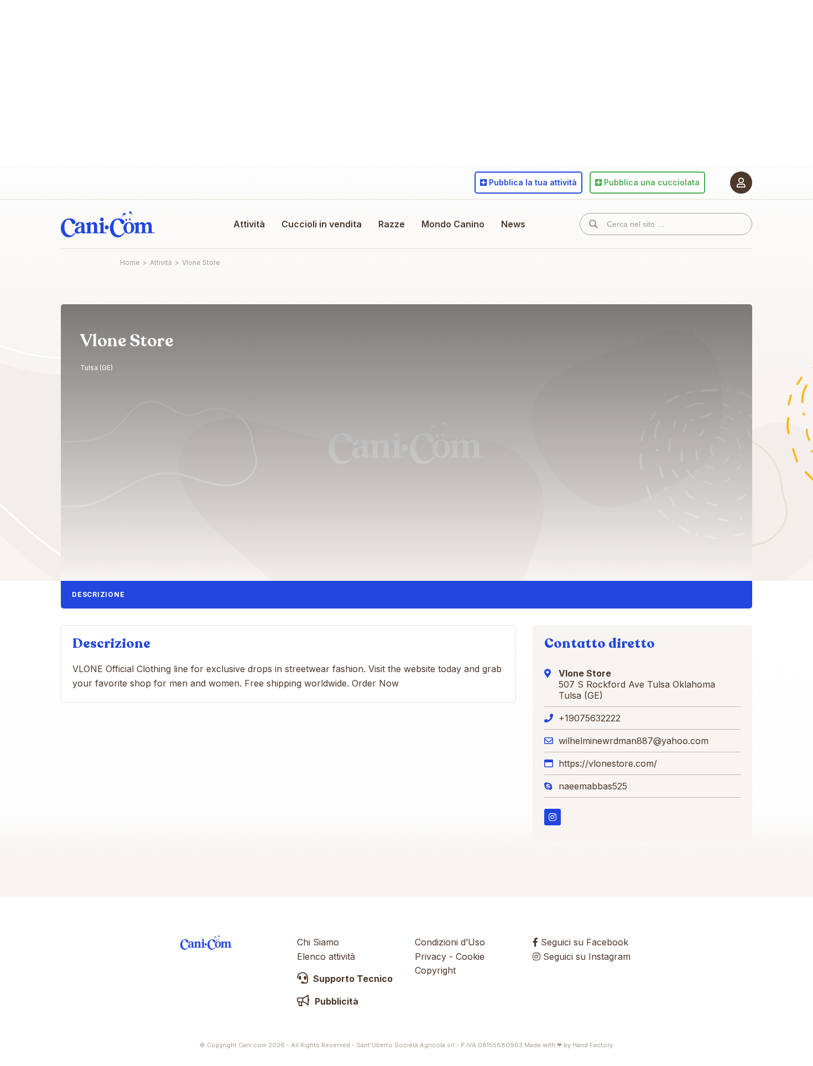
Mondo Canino (452, 224)
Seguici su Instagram (585, 956)
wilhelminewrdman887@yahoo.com (633, 740)
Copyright (435, 970)
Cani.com (108, 224)
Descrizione (98, 594)
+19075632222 (590, 718)
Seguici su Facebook (583, 942)
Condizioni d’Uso (450, 942)
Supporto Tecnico (352, 978)
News (513, 224)
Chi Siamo (318, 942)
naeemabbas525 (593, 786)
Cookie (470, 956)
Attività (249, 224)
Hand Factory (592, 1045)
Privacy (430, 956)
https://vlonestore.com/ (608, 763)
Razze (391, 224)
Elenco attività (326, 956)
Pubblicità (335, 1001)
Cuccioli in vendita (322, 224)
